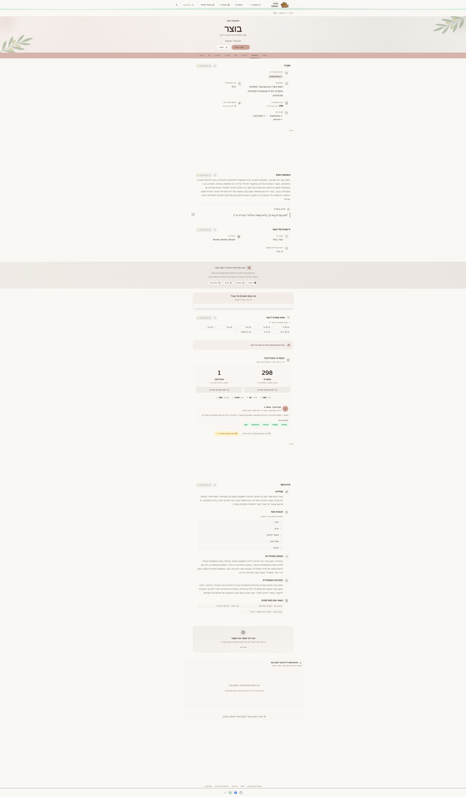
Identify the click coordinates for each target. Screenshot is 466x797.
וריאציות (244, 55)
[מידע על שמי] (233, 397)
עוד (209, 55)
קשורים (227, 55)
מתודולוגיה (208, 786)
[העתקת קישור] (241, 793)
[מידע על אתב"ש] (217, 397)
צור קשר (234, 786)
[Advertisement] (243, 151)
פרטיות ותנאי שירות (222, 786)
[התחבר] (177, 5)
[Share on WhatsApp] (230, 793)
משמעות (255, 55)
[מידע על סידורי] (247, 397)
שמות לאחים (206, 5)
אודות (242, 786)
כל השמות (283, 13)
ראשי (291, 13)
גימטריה (223, 5)
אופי (235, 55)
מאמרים (238, 5)
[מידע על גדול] (261, 397)
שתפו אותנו (243, 647)
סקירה (264, 55)
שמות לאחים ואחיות (254, 786)
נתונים (201, 55)
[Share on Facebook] (235, 793)
